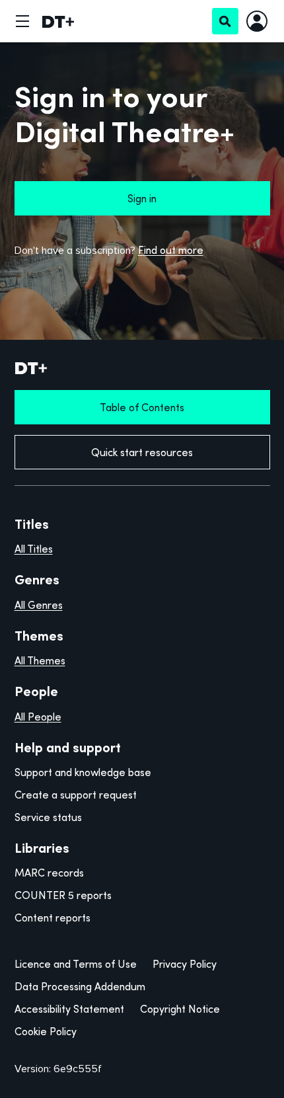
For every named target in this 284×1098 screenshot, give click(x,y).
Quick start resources (142, 452)
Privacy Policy (185, 963)
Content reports (52, 917)
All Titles (34, 548)
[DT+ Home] (58, 21)
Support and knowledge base (83, 772)
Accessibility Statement (69, 1008)
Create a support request (76, 794)
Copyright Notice (180, 1008)
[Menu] (22, 21)
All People (38, 716)
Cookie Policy (46, 1031)
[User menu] (257, 21)
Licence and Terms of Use (76, 963)
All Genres (39, 604)
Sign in (142, 198)
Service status (48, 817)
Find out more (170, 249)
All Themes (40, 660)
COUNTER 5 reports (63, 895)
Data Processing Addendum (80, 986)
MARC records (49, 872)
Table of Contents (142, 407)
